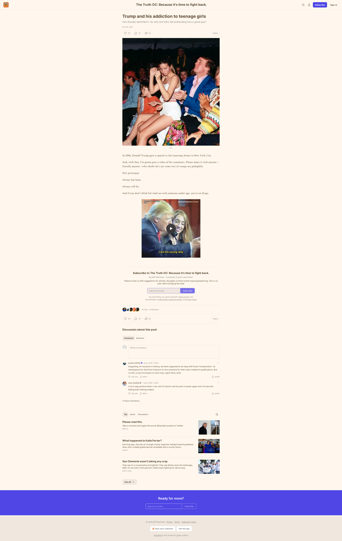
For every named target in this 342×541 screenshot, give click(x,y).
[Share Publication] (309, 4)
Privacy (169, 522)
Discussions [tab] (143, 414)
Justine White (134, 363)
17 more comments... (131, 401)
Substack (158, 535)
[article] (171, 427)
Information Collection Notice (170, 299)
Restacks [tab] (140, 338)
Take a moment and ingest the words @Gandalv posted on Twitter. (152, 425)
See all (128, 482)
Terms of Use (184, 297)
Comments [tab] (128, 338)
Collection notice (188, 522)
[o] (171, 228)
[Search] (303, 4)
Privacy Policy (191, 299)
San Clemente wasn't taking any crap (145, 461)
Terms (177, 522)
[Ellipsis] (218, 363)
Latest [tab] (132, 414)
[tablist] (133, 338)
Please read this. (132, 421)
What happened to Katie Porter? (142, 440)
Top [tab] (125, 414)
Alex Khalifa (133, 382)
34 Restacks (154, 309)
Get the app (184, 528)
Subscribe (320, 4)
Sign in (333, 4)
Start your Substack (164, 528)
